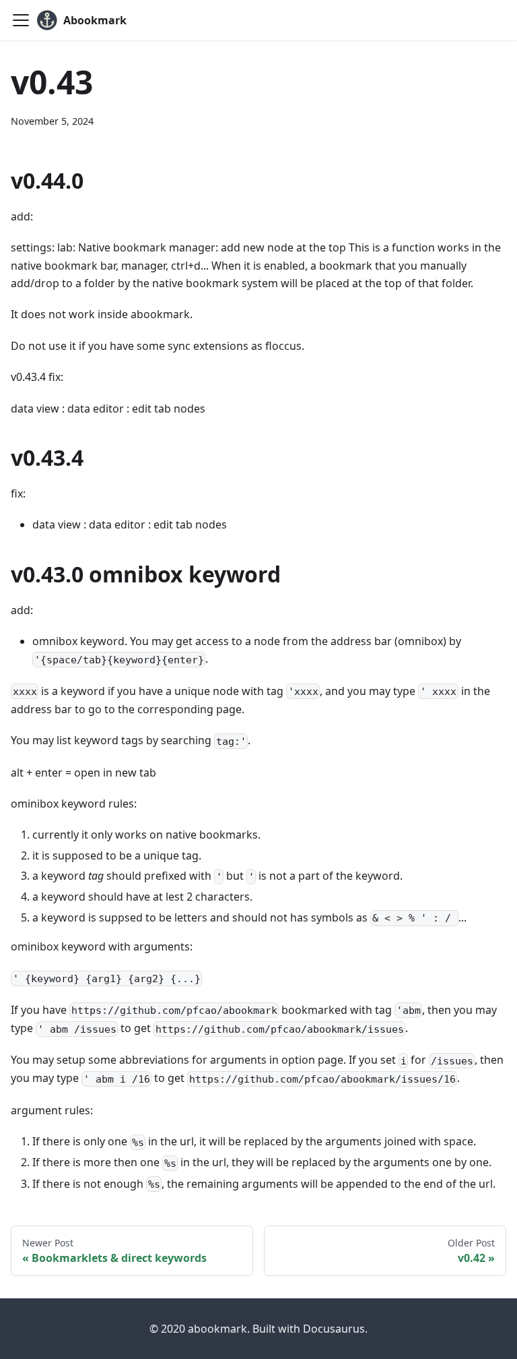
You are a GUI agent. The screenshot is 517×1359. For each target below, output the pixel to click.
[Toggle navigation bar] (21, 20)
